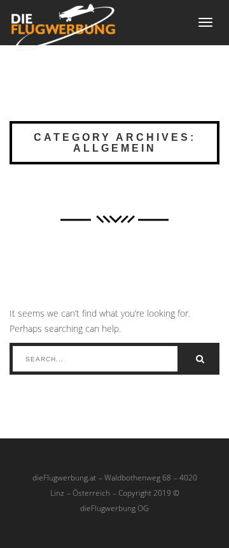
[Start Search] (200, 359)
